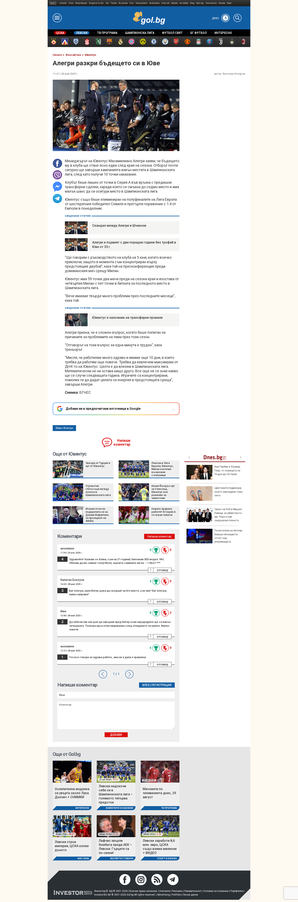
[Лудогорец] (97, 41)
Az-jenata (123, 3)
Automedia (154, 3)
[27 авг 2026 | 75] (116, 771)
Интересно (82, 808)
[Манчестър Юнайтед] (187, 41)
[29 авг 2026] (160, 771)
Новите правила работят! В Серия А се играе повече (163, 511)
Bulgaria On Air (96, 3)
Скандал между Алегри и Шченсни (119, 225)
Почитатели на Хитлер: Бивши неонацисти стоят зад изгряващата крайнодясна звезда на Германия (215, 538)
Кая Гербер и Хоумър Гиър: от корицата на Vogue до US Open (227, 470)
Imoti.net (165, 3)
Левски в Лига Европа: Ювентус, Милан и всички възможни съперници (162, 469)
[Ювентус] (220, 41)
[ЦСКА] (53, 41)
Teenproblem (142, 3)
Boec (229, 3)
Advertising (163, 894)
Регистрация (161, 685)
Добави (116, 734)
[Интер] (231, 41)
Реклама (177, 891)
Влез (145, 685)
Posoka (222, 3)
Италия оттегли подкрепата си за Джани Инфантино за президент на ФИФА (97, 514)
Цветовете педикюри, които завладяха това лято (228, 491)
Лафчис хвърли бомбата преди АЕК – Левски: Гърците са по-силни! (115, 847)
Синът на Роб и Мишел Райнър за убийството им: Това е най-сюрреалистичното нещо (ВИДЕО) (214, 517)
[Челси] (153, 41)
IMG (54, 3)
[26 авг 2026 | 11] (116, 826)
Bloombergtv (81, 3)
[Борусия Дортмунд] (142, 41)
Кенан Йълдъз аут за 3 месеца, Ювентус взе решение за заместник (163, 492)
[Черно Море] (75, 41)
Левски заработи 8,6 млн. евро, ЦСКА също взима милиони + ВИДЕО (160, 847)
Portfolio (176, 894)
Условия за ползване (215, 891)
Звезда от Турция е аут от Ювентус (98, 464)
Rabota (174, 3)
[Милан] (242, 41)
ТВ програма (169, 808)
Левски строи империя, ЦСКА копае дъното (72, 846)
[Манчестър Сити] (164, 41)
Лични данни (190, 894)
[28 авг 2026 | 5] (160, 826)
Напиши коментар (122, 442)
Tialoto (114, 3)
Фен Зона (83, 858)
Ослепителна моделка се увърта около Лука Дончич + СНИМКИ (72, 793)
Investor (63, 3)
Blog (192, 3)
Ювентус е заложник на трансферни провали (127, 318)
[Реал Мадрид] (120, 41)
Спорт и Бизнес (167, 858)
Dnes (71, 3)
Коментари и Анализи (119, 808)
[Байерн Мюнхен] (131, 41)
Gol (107, 3)
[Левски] (64, 41)
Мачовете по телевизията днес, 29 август (159, 793)
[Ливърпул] (198, 41)
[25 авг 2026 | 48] (72, 826)
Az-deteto (184, 3)
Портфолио (236, 891)
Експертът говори (121, 858)
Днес (219, 18)
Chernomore (211, 3)
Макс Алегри (64, 428)
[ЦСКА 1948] (86, 41)
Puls (132, 3)
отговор (162, 570)
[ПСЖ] (209, 41)
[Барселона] (109, 41)
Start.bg (200, 3)
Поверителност (193, 891)
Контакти (165, 891)
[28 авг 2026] (72, 771)
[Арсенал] (175, 41)
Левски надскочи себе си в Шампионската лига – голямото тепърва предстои (116, 794)
